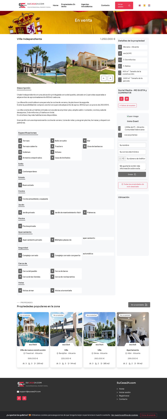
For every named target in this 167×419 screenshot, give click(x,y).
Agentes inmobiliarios (86, 5)
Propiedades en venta (68, 5)
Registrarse (124, 396)
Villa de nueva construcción (33, 350)
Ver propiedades (137, 305)
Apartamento (133, 350)
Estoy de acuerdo (149, 415)
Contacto (105, 5)
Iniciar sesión (120, 5)
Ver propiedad (25, 315)
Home (55, 5)
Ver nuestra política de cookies (124, 415)
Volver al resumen (128, 105)
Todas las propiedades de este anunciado (133, 185)
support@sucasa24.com (30, 391)
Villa (66, 350)
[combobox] (122, 158)
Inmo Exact (133, 121)
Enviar (130, 174)
